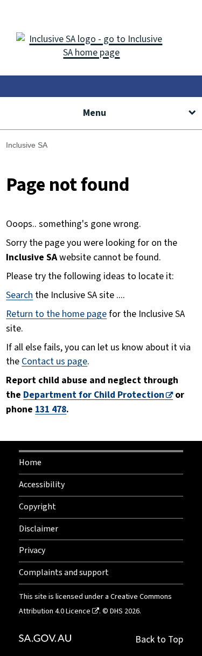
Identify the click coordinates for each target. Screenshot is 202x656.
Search (19, 295)
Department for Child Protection (93, 395)
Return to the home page (56, 314)
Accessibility (42, 485)
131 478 (50, 409)
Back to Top (159, 639)
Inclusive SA (26, 145)
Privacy (32, 550)
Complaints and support (64, 572)
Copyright (37, 507)
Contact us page (54, 361)
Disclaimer (38, 529)
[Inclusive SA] (101, 37)
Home (30, 462)
